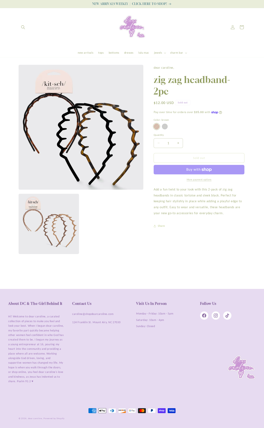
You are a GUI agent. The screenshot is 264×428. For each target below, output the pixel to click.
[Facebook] (204, 315)
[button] (23, 27)
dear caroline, (35, 418)
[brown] (156, 126)
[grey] (165, 126)
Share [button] (161, 226)
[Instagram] (216, 315)
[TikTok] (227, 315)
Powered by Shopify (54, 418)
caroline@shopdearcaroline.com (92, 314)
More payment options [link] (199, 179)
